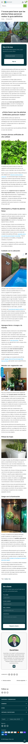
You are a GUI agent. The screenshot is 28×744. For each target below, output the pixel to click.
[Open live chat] (25, 741)
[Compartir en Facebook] (9, 674)
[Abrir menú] (2, 2)
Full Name (5, 594)
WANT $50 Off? (2, 372)
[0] (25, 2)
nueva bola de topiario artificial (16, 309)
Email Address (6, 607)
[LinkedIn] (14, 666)
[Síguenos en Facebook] (2, 693)
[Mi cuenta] (22, 2)
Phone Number (7, 601)
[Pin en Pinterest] (12, 674)
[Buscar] (25, 5)
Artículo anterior (7, 680)
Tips (9, 578)
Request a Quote (14, 626)
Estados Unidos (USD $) (15, 719)
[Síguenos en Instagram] (5, 693)
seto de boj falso (14, 340)
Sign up (14, 61)
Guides (2, 19)
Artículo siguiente (21, 680)
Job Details (6, 613)
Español (3, 719)
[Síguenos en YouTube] (7, 693)
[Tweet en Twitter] (14, 674)
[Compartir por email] (17, 674)
